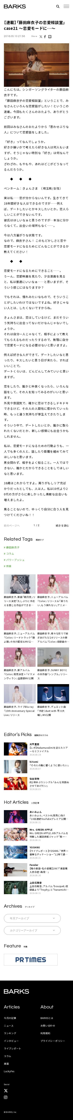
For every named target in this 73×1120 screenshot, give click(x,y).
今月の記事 (10, 1018)
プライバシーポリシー (52, 1040)
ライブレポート (12, 1048)
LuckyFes (9, 1071)
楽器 (6, 1063)
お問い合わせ (47, 1025)
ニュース (9, 1025)
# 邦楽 (7, 566)
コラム (7, 1056)
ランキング (10, 1033)
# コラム (9, 553)
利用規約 (45, 1033)
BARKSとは (46, 1018)
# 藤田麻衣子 (11, 547)
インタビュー (11, 1040)
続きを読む (62, 525)
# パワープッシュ (14, 560)
